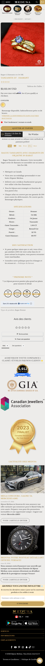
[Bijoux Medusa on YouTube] (15, 647)
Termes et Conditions (11, 659)
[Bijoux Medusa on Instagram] (22, 647)
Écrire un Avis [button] (23, 334)
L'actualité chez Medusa (22, 462)
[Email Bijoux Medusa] (33, 647)
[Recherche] (37, 2)
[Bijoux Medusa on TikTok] (30, 647)
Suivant (28, 19)
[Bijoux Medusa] (22, 2)
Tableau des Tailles (34, 86)
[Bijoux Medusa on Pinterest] (19, 647)
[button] (40, 661)
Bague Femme (20, 310)
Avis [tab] (4, 346)
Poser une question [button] (23, 339)
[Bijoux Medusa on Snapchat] (26, 647)
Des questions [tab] (16, 346)
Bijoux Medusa (16, 654)
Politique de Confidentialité (32, 659)
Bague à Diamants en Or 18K (12, 75)
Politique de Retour (26, 263)
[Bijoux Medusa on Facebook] (11, 647)
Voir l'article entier (15, 521)
